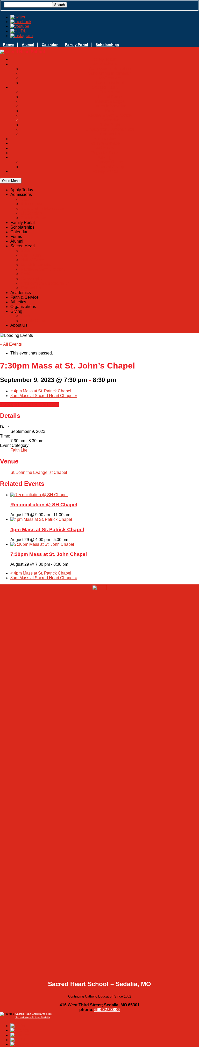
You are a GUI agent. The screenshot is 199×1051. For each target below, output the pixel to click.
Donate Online (110, 162)
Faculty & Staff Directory (110, 115)
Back (25, 199)
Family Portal (76, 45)
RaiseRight (110, 124)
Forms (8, 45)
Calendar (50, 45)
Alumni (28, 45)
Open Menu (10, 181)
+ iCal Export (47, 404)
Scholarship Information (110, 73)
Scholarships (107, 45)
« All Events (11, 344)
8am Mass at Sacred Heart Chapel (43, 395)
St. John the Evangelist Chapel (38, 472)
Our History (110, 92)
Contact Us (110, 134)
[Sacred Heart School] (22, 52)
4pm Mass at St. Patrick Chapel (40, 391)
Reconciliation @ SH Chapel (43, 504)
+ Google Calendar (17, 404)
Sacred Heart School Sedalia (32, 1017)
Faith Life (18, 450)
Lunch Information (110, 106)
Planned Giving (110, 167)
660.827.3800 (107, 1009)
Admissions (31, 204)
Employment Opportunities (110, 129)
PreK (110, 110)
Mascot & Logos (110, 101)
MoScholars (110, 78)
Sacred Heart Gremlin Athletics (33, 1013)
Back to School (110, 82)
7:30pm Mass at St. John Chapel (48, 554)
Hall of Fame (110, 96)
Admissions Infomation (110, 68)
